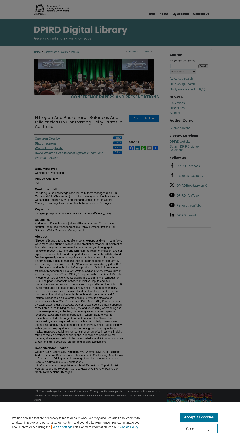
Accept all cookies (199, 417)
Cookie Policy (129, 427)
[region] (120, 422)
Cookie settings (62, 427)
